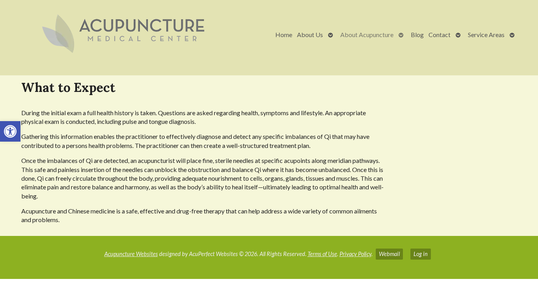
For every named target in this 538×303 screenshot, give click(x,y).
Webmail (389, 254)
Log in (421, 254)
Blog (417, 34)
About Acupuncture (366, 34)
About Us (310, 34)
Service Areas (486, 34)
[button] (10, 131)
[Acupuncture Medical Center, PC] (121, 34)
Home (283, 34)
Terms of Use (322, 254)
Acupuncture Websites (131, 254)
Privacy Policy (355, 254)
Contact (440, 34)
